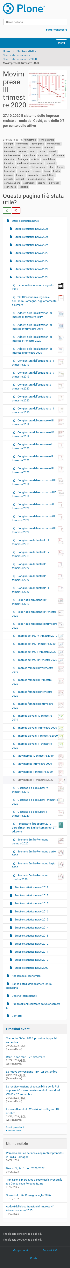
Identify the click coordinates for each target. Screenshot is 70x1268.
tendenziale (10, 167)
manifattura (48, 175)
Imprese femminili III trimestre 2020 (32, 705)
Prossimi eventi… (15, 1130)
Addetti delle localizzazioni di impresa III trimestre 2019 (32, 314)
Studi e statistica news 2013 (31, 935)
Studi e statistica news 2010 (31, 959)
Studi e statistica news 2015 (31, 919)
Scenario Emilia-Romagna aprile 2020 (34, 853)
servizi (33, 151)
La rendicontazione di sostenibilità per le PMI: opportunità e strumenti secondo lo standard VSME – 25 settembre (33, 1090)
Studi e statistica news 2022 (31, 260)
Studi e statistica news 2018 (31, 895)
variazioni (43, 155)
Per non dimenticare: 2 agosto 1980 (32, 286)
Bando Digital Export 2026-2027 (25, 1168)
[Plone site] (24, 8)
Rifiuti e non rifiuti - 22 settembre (25, 1056)
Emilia (56, 171)
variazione (23, 171)
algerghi (8, 143)
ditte (50, 179)
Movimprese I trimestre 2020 (35, 763)
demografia (38, 143)
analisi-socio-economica (30, 163)
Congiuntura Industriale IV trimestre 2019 (30, 553)
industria (9, 163)
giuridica (48, 147)
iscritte (41, 183)
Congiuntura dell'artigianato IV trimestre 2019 (33, 374)
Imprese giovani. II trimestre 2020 (38, 735)
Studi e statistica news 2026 (31, 228)
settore (22, 151)
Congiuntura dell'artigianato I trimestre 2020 (32, 386)
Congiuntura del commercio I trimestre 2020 (32, 446)
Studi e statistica (27, 51)
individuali (54, 183)
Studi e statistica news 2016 (31, 911)
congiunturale (46, 139)
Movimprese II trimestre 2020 (35, 771)
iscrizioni (21, 147)
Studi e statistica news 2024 (31, 244)
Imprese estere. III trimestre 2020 (37, 659)
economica (10, 186)
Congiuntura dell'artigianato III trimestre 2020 (33, 410)
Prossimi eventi (18, 1029)
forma (60, 167)
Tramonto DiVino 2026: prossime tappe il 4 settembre (31, 1040)
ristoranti (50, 163)
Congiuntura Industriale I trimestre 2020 (29, 565)
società (52, 151)
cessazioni (35, 147)
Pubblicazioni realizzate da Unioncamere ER (33, 1005)
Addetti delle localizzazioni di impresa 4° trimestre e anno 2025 (30, 1208)
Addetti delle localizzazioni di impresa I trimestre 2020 (32, 338)
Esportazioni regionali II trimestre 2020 (34, 625)
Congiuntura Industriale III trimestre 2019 (30, 542)
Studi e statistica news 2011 (31, 951)
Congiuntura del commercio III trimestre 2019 (33, 422)
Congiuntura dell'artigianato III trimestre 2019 (33, 362)
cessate (37, 171)
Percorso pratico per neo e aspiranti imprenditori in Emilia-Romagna (35, 1154)
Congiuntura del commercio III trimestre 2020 (33, 470)
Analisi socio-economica (26, 975)
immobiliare (48, 159)
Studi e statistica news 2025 (31, 236)
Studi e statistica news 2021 (31, 268)
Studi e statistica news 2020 (20, 59)
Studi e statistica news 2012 (31, 943)
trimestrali (9, 171)
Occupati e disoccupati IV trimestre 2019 (30, 789)
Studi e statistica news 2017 (31, 903)
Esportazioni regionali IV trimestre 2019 (29, 601)
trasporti (20, 175)
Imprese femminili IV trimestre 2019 (32, 669)
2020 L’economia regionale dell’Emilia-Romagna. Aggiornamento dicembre (34, 300)
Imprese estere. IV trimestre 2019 (37, 635)
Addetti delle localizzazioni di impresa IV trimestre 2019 (32, 326)
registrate (33, 175)
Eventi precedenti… (15, 1127)
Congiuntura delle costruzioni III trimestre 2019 (34, 482)
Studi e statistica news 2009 (31, 967)
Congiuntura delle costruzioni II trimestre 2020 (33, 518)
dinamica (9, 159)
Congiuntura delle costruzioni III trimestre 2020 (34, 530)
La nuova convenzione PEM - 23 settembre (31, 1071)
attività (35, 159)
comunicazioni (12, 183)
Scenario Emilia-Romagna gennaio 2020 (30, 841)
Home (6, 51)
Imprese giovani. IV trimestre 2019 (32, 717)
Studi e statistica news (16, 55)
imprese (8, 175)
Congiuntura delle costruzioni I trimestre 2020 (33, 506)
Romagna (23, 159)
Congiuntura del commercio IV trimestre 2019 (33, 434)
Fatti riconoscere (56, 29)
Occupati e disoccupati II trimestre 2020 (29, 813)
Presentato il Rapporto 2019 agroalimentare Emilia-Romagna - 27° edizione (34, 827)
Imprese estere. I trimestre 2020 (37, 643)
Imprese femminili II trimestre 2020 (32, 693)
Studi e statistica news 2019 (31, 887)
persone (24, 167)
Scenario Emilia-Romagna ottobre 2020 (30, 877)
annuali (20, 179)
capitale (23, 186)
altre (51, 167)
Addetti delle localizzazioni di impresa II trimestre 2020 (32, 350)
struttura (8, 147)
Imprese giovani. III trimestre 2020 (32, 745)
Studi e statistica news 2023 (31, 252)
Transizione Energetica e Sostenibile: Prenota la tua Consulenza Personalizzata (34, 1181)
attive (42, 151)
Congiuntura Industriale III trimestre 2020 (30, 589)
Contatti (16, 1015)
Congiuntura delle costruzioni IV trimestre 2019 (34, 494)
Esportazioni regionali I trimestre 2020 (34, 613)
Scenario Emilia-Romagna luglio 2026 (28, 1195)
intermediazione (36, 179)
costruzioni (29, 183)
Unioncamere (39, 167)
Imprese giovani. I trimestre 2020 (37, 727)
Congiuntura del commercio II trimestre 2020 (32, 458)
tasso (47, 171)
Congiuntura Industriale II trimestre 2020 (30, 577)
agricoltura (29, 155)
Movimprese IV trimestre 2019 (36, 755)
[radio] (7, 210)
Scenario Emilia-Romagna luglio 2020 (33, 865)
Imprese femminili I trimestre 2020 (32, 681)
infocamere (58, 155)
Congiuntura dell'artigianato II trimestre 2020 (32, 398)
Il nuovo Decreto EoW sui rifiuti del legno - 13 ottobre (32, 1111)
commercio (22, 143)
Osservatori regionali (24, 995)
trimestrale (30, 139)
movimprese (53, 143)
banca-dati (10, 151)
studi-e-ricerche (12, 155)
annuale (8, 179)
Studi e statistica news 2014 (31, 927)
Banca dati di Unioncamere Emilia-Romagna (29, 985)
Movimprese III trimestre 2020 (35, 779)
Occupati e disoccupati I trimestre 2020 (35, 801)
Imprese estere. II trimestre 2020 (37, 651)
